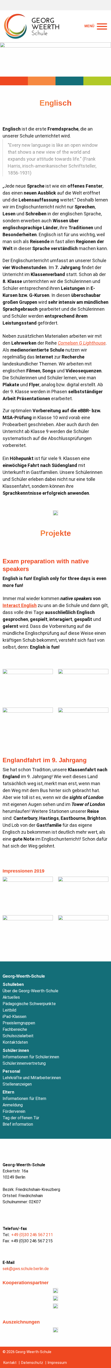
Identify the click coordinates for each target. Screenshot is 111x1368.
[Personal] (69, 81)
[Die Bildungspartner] (55, 1298)
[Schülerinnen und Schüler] (42, 81)
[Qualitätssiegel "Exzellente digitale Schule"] (55, 1330)
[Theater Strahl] (55, 1290)
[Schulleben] (14, 81)
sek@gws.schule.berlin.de (26, 1268)
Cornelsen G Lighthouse (82, 343)
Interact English (20, 605)
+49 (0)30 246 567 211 (32, 1234)
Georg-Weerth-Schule (24, 976)
